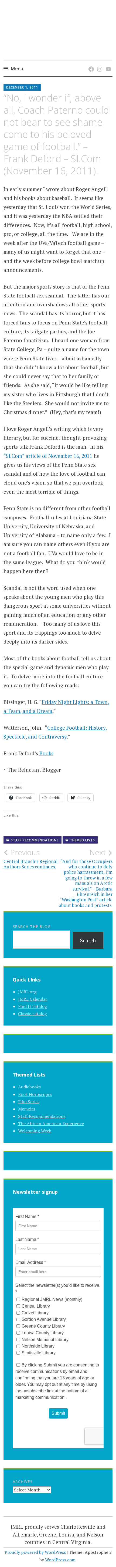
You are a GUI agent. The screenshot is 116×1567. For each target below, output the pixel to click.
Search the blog (32, 926)
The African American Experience (51, 1123)
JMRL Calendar (32, 999)
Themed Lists (82, 840)
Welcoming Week (34, 1131)
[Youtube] (107, 63)
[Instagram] (99, 63)
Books (46, 753)
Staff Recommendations (35, 840)
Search (88, 940)
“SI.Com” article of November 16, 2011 (48, 455)
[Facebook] (90, 63)
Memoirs (26, 1109)
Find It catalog (32, 1006)
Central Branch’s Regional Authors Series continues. (30, 858)
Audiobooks (29, 1087)
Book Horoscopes (35, 1094)
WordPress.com (60, 1560)
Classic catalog (32, 1014)
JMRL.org (27, 992)
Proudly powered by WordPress (35, 1552)
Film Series (28, 1102)
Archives (23, 1481)
